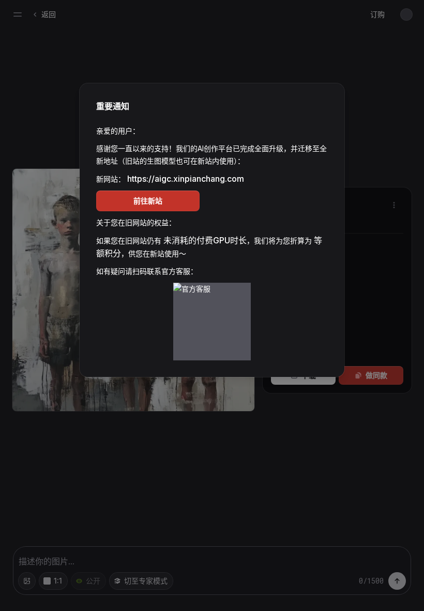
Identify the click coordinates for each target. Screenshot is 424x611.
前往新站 (147, 200)
